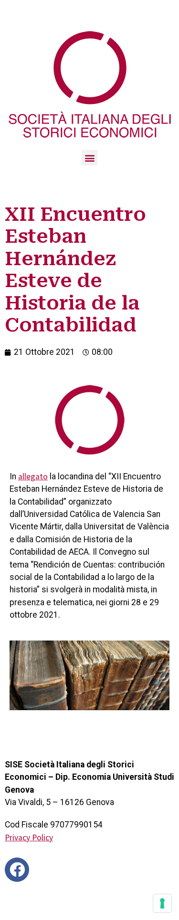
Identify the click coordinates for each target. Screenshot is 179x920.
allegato (33, 476)
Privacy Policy (29, 837)
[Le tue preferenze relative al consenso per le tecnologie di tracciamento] (162, 903)
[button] (89, 157)
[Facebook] (17, 870)
